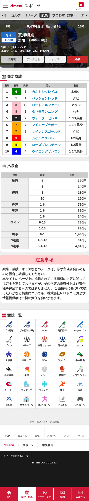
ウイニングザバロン (46, 151)
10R (81, 26)
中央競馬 (47, 445)
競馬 (44, 15)
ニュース (80, 497)
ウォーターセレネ (45, 118)
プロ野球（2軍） (64, 15)
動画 (62, 497)
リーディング (44, 497)
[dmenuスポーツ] (27, 5)
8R (8, 26)
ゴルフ (16, 15)
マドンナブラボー (45, 125)
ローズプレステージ (46, 145)
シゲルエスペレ (43, 138)
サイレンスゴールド (46, 131)
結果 (77, 59)
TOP (9, 497)
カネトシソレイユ (45, 91)
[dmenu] (9, 445)
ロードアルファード (46, 105)
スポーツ (28, 445)
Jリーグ (31, 15)
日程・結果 (27, 497)
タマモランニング (45, 111)
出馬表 (12, 59)
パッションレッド (45, 98)
